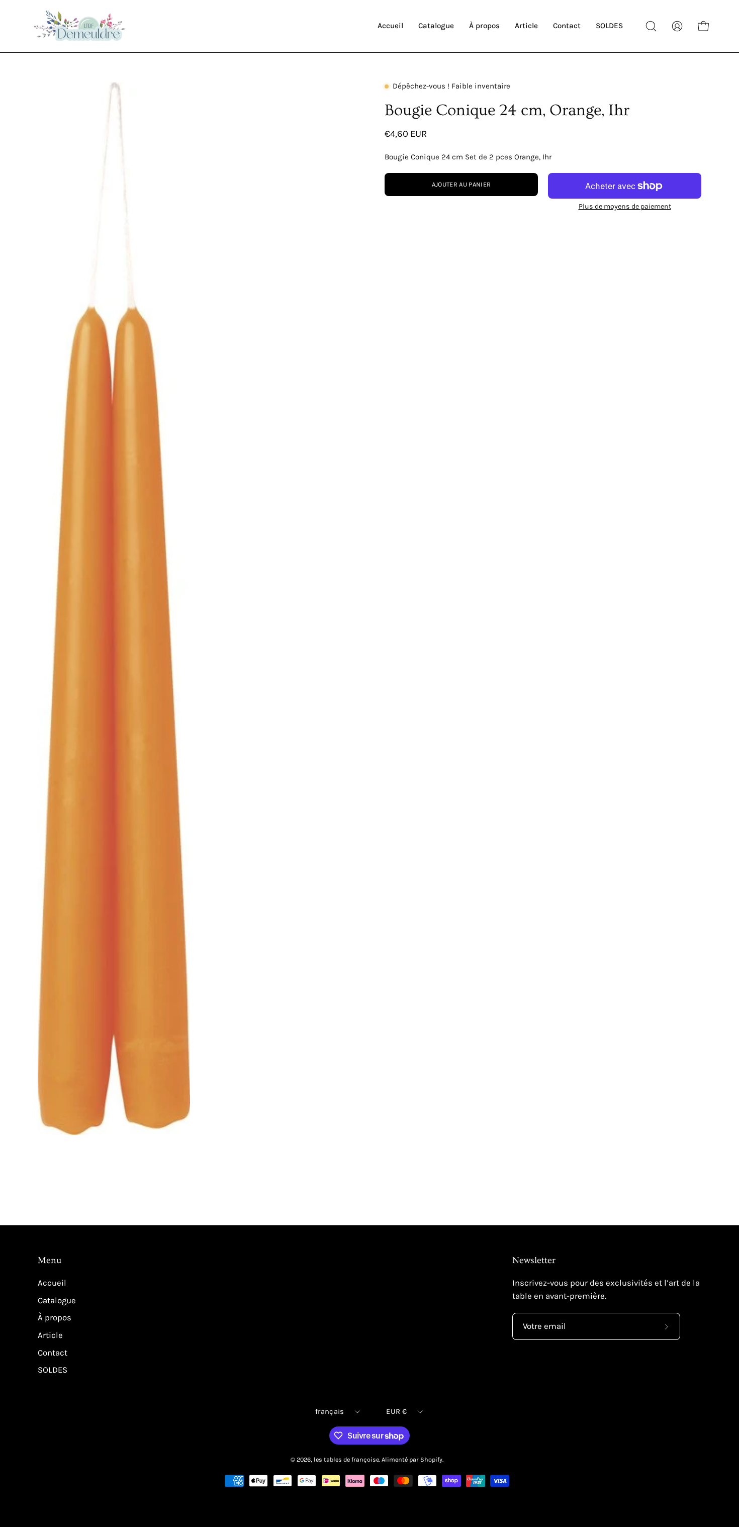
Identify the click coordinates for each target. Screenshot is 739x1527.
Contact (52, 1352)
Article (50, 1335)
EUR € (396, 1411)
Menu (49, 1260)
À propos (54, 1317)
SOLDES (52, 1370)
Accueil (52, 1283)
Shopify (431, 1459)
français (329, 1411)
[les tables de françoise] (80, 26)
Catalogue (57, 1300)
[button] (651, 26)
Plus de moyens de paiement (625, 206)
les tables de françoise (346, 1459)
